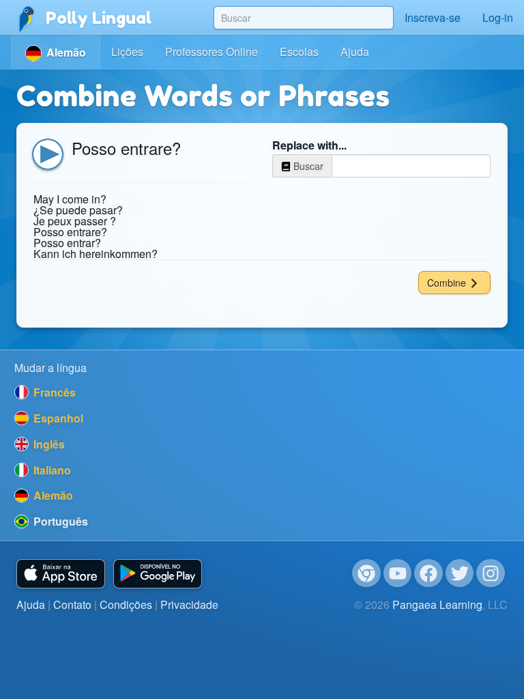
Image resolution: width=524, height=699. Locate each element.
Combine (448, 282)
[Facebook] (428, 573)
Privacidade (189, 604)
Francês (53, 392)
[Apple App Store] (60, 573)
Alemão (52, 495)
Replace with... (309, 145)
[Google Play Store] (157, 573)
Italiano (51, 470)
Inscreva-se (433, 17)
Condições (126, 604)
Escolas (299, 51)
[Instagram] (490, 573)
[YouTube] (397, 573)
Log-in (497, 17)
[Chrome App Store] (366, 573)
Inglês (48, 444)
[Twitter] (460, 573)
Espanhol (57, 418)
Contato (72, 604)
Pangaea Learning (437, 604)
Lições (127, 51)
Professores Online (211, 51)
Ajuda (354, 51)
